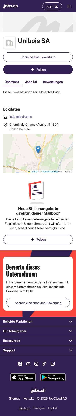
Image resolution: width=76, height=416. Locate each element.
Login (49, 6)
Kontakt (28, 398)
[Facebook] (20, 363)
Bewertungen (53, 82)
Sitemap (14, 398)
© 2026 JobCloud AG (52, 398)
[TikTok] (44, 363)
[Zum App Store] (23, 377)
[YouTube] (28, 363)
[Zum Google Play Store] (53, 377)
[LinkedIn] (52, 363)
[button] (38, 321)
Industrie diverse (20, 116)
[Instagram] (36, 363)
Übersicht (12, 82)
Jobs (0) (31, 82)
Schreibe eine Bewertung (38, 57)
